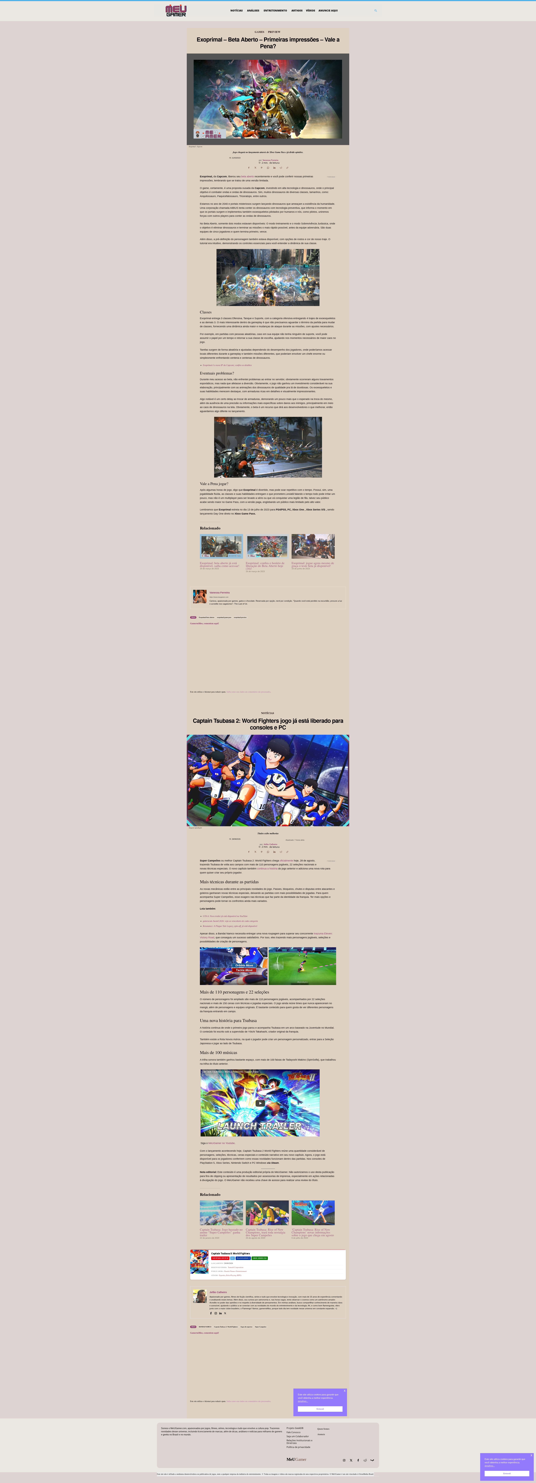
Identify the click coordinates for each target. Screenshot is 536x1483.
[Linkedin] (274, 168)
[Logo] (176, 10)
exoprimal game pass (224, 617)
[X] (255, 168)
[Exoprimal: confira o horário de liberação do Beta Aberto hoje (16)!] (267, 546)
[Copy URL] (287, 168)
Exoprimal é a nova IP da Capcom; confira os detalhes (227, 365)
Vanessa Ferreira (270, 160)
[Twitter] (351, 1460)
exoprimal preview (240, 617)
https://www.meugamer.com (219, 597)
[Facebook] (249, 168)
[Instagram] (344, 1460)
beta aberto (247, 176)
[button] (375, 10)
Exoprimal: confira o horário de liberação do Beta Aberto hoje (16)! (265, 566)
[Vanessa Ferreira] (200, 598)
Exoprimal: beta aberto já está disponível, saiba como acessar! (219, 564)
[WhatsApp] (268, 168)
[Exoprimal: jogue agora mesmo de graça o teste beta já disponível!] (313, 546)
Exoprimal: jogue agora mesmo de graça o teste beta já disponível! (313, 564)
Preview (274, 32)
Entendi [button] (507, 1473)
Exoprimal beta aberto (206, 617)
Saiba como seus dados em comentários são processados (248, 691)
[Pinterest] (261, 168)
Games (259, 32)
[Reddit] (365, 1460)
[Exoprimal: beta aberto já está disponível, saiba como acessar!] (221, 546)
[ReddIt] (281, 168)
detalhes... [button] (490, 1466)
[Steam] (372, 1460)
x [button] (531, 1455)
